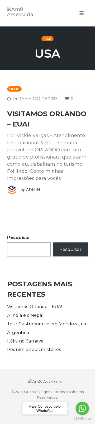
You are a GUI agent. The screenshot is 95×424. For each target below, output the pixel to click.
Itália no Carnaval (26, 341)
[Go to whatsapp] (82, 408)
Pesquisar (18, 237)
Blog (14, 89)
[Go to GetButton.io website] (82, 418)
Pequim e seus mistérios (34, 349)
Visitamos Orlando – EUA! (34, 306)
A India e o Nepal (25, 315)
